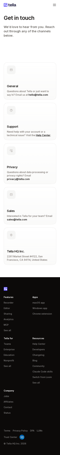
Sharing (8, 313)
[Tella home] (10, 5)
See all (7, 330)
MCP (6, 324)
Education (9, 355)
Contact (8, 407)
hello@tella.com (38, 94)
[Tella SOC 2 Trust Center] (22, 437)
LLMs (39, 430)
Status (7, 412)
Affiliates (8, 401)
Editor (7, 308)
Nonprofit (9, 360)
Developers (38, 349)
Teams (7, 344)
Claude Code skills (42, 371)
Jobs (6, 396)
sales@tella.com (17, 219)
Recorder (8, 302)
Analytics (9, 319)
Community (38, 366)
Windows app (39, 308)
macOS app (38, 302)
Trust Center (10, 437)
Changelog (38, 355)
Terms (7, 430)
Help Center (43, 135)
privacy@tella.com (18, 179)
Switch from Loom (42, 377)
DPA (32, 430)
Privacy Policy (20, 430)
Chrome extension (42, 313)
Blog (34, 360)
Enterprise (9, 349)
